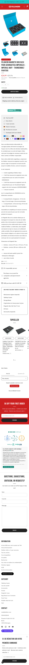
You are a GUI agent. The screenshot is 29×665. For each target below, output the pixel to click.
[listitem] (14, 2)
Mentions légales (5, 565)
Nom (3, 492)
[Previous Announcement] (2, 2)
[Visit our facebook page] (2, 627)
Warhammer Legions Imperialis (12, 294)
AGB (2, 567)
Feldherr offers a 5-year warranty (10, 550)
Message (4, 505)
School (3, 590)
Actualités (4, 557)
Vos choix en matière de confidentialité (11, 562)
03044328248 (5, 615)
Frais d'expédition (12, 77)
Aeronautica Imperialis (9, 311)
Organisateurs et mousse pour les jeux (13, 303)
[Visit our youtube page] (13, 627)
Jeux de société (5, 585)
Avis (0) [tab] (8, 373)
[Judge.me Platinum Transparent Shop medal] (14, 438)
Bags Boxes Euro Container (8, 595)
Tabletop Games (8, 297)
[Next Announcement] (27, 2)
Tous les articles (5, 552)
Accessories (4, 588)
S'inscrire (14, 661)
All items (6, 309)
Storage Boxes (7, 300)
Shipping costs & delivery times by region (13, 101)
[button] (2, 662)
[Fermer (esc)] (27, 637)
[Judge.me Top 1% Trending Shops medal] (22, 438)
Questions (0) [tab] (21, 373)
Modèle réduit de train (7, 600)
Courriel (4, 498)
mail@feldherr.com (6, 612)
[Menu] (2, 6)
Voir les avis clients (8, 467)
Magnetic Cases (5, 593)
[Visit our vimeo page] (9, 627)
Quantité (3, 82)
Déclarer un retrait (7, 573)
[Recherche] (24, 6)
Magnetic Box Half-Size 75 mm (12, 306)
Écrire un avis (14, 386)
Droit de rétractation (6, 570)
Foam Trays (4, 598)
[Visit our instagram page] (5, 627)
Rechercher (4, 560)
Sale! (2, 603)
